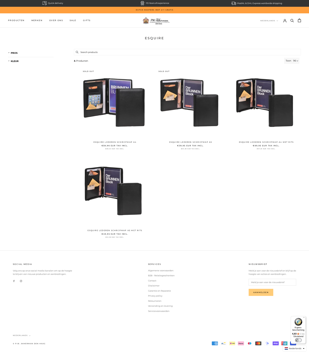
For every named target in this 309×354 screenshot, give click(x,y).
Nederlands (267, 20)
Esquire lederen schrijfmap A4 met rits (266, 142)
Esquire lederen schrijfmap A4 (115, 142)
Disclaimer (153, 285)
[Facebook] (14, 281)
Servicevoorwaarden (158, 311)
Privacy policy (155, 295)
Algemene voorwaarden (160, 270)
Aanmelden (261, 292)
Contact (152, 280)
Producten (16, 20)
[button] (295, 348)
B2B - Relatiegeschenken (161, 275)
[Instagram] (21, 281)
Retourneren (154, 301)
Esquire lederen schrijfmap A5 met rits (115, 230)
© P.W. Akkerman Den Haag (29, 344)
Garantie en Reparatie (159, 290)
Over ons (56, 20)
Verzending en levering (160, 306)
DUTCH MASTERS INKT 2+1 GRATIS (154, 10)
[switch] (298, 340)
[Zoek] (292, 20)
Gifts (87, 20)
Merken (36, 20)
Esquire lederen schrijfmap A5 (190, 142)
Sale (73, 20)
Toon (288, 60)
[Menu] (304, 318)
